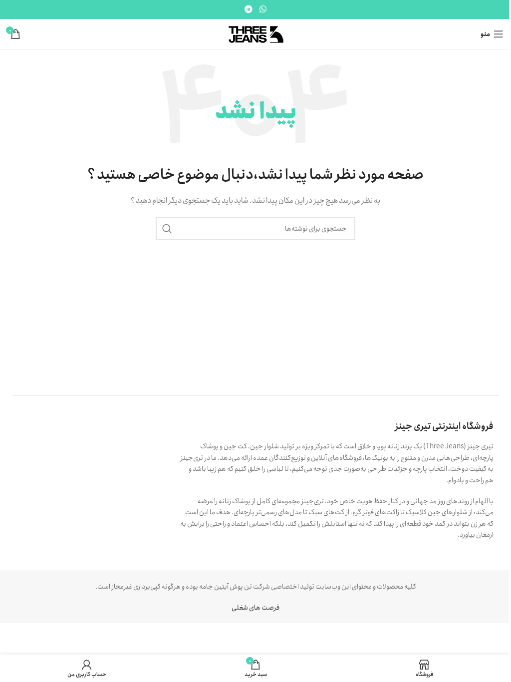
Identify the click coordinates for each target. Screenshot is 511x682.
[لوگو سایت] (256, 33)
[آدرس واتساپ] (262, 9)
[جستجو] (167, 228)
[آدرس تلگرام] (249, 9)
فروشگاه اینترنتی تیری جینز (444, 426)
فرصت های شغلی (255, 607)
